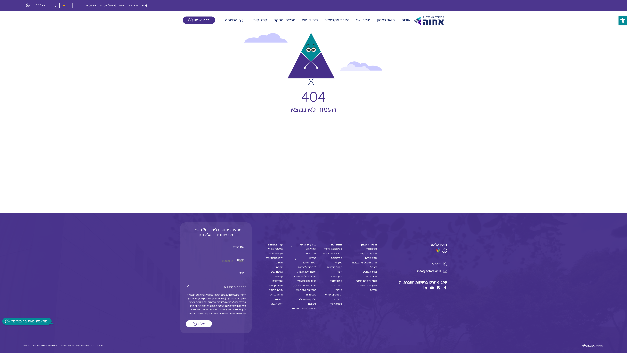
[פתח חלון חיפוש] (54, 5)
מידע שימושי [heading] (307, 244)
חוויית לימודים (275, 290)
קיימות (338, 290)
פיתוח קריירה (276, 285)
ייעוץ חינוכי (336, 276)
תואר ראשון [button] (386, 20)
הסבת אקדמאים (307, 271)
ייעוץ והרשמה (276, 253)
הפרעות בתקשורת (367, 253)
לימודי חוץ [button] (310, 20)
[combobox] (216, 287)
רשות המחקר (309, 262)
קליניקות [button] (260, 20)
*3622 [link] (40, 5)
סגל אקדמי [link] (106, 5)
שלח (201, 324)
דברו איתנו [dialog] (201, 20)
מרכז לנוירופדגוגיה (306, 280)
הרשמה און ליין (275, 248)
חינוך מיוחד (336, 285)
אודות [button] (405, 20)
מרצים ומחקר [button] (284, 20)
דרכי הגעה (277, 303)
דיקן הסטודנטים (274, 258)
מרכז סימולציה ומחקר (304, 276)
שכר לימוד (310, 253)
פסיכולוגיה (371, 248)
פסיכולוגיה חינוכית (332, 253)
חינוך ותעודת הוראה (366, 280)
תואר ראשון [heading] (369, 244)
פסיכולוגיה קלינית (333, 248)
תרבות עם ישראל (333, 294)
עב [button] (67, 5)
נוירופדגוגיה (336, 280)
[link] (623, 20)
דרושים (279, 299)
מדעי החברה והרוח (367, 285)
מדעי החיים (371, 258)
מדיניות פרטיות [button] (67, 346)
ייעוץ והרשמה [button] (236, 20)
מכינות (373, 290)
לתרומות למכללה (307, 267)
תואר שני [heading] (336, 244)
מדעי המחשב (370, 271)
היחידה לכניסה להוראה (304, 308)
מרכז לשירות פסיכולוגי (304, 285)
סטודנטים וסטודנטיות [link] (131, 5)
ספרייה (312, 258)
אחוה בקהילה (275, 294)
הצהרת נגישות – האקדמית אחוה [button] (89, 346)
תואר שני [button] (363, 20)
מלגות (279, 262)
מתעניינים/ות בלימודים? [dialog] (29, 321)
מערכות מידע (370, 276)
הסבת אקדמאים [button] (337, 20)
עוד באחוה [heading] (275, 244)
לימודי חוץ (311, 248)
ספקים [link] (90, 5)
